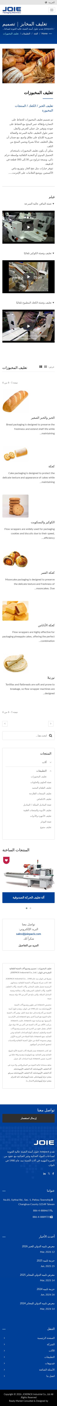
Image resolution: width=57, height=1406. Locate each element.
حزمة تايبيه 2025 (46, 1260)
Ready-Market (16, 1401)
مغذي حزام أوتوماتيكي (42, 1077)
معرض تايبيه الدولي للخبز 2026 (38, 1246)
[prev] (4, 724)
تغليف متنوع (45, 827)
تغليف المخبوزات (11, 34)
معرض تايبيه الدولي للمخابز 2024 (37, 1303)
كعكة (51, 466)
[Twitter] (49, 1174)
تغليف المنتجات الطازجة (40, 793)
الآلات (52, 1350)
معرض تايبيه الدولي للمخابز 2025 (37, 1274)
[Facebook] (53, 1174)
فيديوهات (50, 1363)
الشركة (51, 1344)
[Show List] (41, 367)
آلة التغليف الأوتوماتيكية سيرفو (20, 1073)
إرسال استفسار (28, 1118)
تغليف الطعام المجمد (41, 788)
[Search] (50, 735)
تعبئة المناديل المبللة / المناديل (37, 805)
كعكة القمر (48, 573)
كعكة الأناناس (46, 625)
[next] (50, 724)
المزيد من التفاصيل (28, 945)
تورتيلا (51, 678)
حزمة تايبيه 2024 (46, 1289)
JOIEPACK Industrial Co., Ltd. (36, 1394)
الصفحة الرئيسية (46, 1338)
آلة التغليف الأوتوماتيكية (42, 1069)
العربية (51, 2)
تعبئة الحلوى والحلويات (40, 782)
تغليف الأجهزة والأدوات (40, 816)
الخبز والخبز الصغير (43, 418)
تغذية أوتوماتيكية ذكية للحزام (22, 1077)
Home (44, 34)
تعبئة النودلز (46, 822)
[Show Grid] (46, 367)
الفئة (36, 34)
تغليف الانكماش (44, 799)
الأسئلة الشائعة (47, 1369)
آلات (44, 762)
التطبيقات (26, 34)
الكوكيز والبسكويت (43, 522)
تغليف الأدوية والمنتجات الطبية (37, 810)
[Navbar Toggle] (51, 10)
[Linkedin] (44, 1174)
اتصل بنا (50, 1376)
